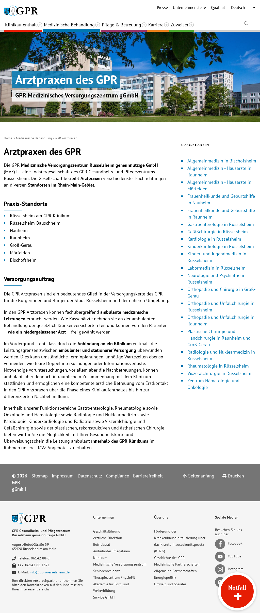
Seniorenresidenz (106, 571)
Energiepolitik (165, 577)
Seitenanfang (200, 476)
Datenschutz (90, 476)
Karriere (156, 25)
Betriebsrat (101, 544)
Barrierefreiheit (148, 476)
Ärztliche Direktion (107, 538)
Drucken (235, 476)
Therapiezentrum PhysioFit (114, 577)
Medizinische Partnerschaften (177, 564)
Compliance (117, 476)
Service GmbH (104, 597)
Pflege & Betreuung (121, 25)
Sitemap (39, 476)
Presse (162, 7)
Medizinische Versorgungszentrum (119, 564)
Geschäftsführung (106, 531)
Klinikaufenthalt (21, 25)
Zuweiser (179, 25)
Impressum (63, 476)
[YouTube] (221, 556)
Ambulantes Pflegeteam (111, 551)
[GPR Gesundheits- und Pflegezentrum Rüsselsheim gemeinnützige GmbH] (21, 9)
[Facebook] (221, 543)
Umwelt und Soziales (170, 584)
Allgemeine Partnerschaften (175, 571)
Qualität (218, 7)
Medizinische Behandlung (69, 25)
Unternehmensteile (189, 7)
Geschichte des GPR (169, 557)
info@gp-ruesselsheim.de (50, 572)
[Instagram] (221, 569)
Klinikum (100, 557)
